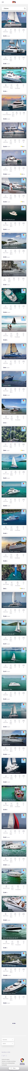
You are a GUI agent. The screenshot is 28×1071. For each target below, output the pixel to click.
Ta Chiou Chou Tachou (9, 993)
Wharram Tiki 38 (7, 440)
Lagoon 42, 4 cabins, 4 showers (11, 772)
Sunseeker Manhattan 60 (10, 247)
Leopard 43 (6, 192)
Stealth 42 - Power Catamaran (11, 551)
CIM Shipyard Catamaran (10, 330)
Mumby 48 (6, 468)
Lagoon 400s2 (7, 26)
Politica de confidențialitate (8, 1063)
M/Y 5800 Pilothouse (9, 219)
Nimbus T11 (6, 275)
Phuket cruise (6, 579)
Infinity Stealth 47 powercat (10, 81)
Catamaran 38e (7, 689)
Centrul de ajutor (5, 1059)
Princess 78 (6, 855)
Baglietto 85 (6, 744)
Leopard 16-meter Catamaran (11, 302)
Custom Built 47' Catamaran (11, 606)
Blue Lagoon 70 (7, 137)
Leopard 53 (6, 109)
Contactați (4, 1065)
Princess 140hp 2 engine (9, 413)
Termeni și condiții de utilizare (9, 1061)
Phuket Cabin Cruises (9, 661)
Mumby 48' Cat (7, 717)
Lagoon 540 (6, 827)
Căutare (6, 8)
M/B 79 (5, 523)
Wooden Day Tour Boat (9, 800)
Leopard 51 (6, 164)
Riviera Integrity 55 (8, 910)
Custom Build (6, 385)
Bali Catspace (7, 54)
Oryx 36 (5, 883)
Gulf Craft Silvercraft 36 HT (10, 938)
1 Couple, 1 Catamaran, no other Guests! (14, 358)
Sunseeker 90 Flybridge (9, 965)
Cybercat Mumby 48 (8, 634)
